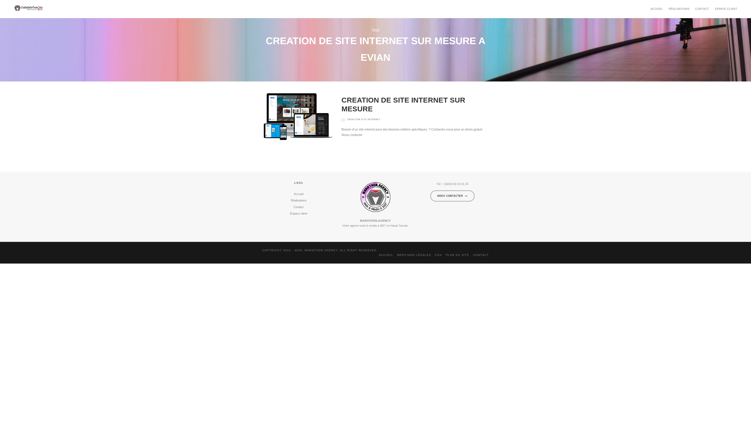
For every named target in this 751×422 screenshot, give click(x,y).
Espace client (726, 8)
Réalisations (679, 8)
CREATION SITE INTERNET (363, 119)
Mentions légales (414, 255)
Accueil (656, 8)
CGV (438, 255)
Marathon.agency (321, 250)
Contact (702, 8)
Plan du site (457, 255)
